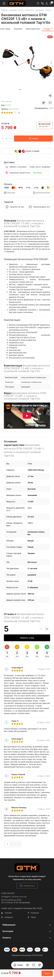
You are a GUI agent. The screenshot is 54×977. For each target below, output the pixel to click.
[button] (2, 63)
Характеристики (33, 29)
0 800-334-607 (7, 893)
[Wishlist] (50, 102)
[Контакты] (42, 3)
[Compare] (43, 102)
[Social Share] (50, 95)
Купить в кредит (32, 151)
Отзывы (47, 29)
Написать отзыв (27, 638)
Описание (18, 29)
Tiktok (33, 917)
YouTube (8, 913)
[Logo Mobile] (17, 3)
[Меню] (4, 3)
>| (19, 844)
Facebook (35, 913)
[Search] (38, 3)
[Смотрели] (27, 965)
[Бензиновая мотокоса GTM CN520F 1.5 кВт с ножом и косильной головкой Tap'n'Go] (27, 61)
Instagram (9, 917)
